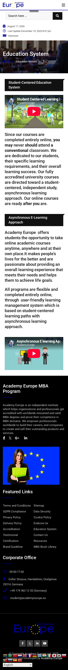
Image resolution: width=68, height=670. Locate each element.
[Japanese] (54, 655)
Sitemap (39, 505)
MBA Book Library (45, 546)
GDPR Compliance (14, 511)
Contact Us (41, 535)
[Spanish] (15, 660)
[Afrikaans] (5, 655)
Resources (40, 541)
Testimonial (10, 535)
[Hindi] (44, 655)
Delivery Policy (12, 523)
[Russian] (10, 660)
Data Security (42, 511)
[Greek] (39, 655)
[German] (34, 655)
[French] (29, 655)
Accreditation (11, 529)
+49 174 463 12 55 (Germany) (28, 590)
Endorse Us (41, 523)
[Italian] (49, 655)
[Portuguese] (5, 660)
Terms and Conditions (17, 505)
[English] (24, 655)
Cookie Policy (42, 517)
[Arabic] (10, 655)
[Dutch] (20, 655)
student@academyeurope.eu (28, 598)
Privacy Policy (12, 517)
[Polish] (64, 655)
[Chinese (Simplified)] (15, 655)
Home (9, 61)
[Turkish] (20, 660)
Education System (45, 529)
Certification (11, 541)
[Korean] (59, 655)
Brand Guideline (13, 546)
